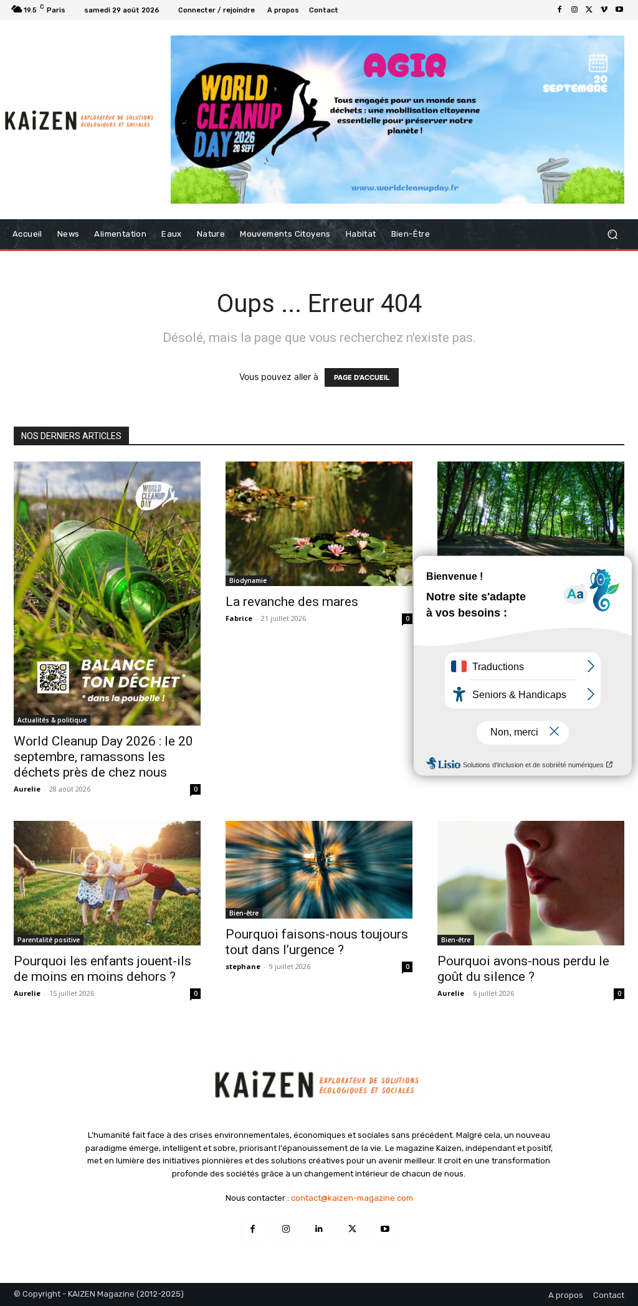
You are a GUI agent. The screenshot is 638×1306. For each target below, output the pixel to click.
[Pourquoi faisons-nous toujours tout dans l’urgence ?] (319, 870)
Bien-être (244, 913)
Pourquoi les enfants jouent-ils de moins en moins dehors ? (102, 968)
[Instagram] (574, 9)
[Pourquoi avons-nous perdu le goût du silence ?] (530, 883)
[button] (612, 233)
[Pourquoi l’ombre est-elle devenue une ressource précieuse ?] (530, 523)
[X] (589, 9)
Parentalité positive (48, 939)
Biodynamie (248, 580)
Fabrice (239, 618)
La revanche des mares (292, 601)
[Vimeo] (604, 9)
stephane (243, 966)
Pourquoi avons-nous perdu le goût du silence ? (523, 968)
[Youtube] (619, 9)
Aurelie (27, 788)
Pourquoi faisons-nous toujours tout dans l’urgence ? (317, 942)
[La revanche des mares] (319, 523)
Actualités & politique (52, 720)
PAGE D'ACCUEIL (361, 377)
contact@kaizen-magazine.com (352, 1198)
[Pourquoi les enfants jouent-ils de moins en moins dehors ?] (107, 883)
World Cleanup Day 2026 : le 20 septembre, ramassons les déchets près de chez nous (103, 757)
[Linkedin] (319, 1229)
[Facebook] (559, 9)
